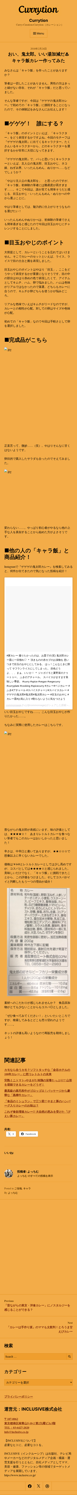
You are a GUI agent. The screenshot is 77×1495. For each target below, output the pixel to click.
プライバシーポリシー (18, 1396)
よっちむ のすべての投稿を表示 (35, 1176)
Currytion (38, 20)
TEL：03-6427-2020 (16, 1427)
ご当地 (18, 1188)
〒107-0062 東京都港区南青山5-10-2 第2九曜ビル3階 (30, 1421)
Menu (40, 33)
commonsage (13, 705)
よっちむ (13, 1193)
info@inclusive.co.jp (16, 1432)
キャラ (27, 1188)
